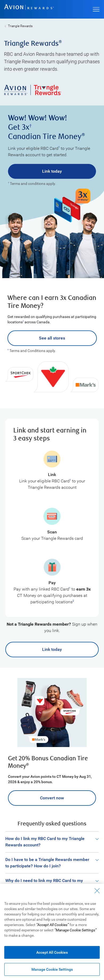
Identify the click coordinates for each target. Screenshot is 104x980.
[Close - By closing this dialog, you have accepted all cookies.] (97, 890)
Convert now (52, 797)
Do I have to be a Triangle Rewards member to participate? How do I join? (47, 862)
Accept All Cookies (52, 952)
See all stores (52, 338)
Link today (52, 171)
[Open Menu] (96, 9)
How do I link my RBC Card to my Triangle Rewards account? (45, 841)
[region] (52, 932)
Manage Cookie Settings (52, 969)
